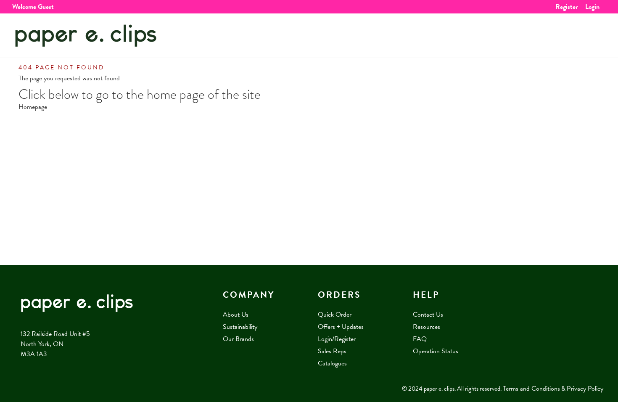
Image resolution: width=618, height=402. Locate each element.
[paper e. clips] (85, 35)
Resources (426, 327)
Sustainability (240, 327)
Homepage (32, 107)
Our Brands (238, 339)
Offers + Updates (341, 327)
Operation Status (435, 351)
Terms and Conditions (531, 388)
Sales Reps (332, 351)
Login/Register (337, 339)
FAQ (420, 339)
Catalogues (332, 363)
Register (566, 7)
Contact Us (428, 314)
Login (592, 7)
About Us (235, 314)
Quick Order (334, 314)
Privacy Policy (585, 388)
